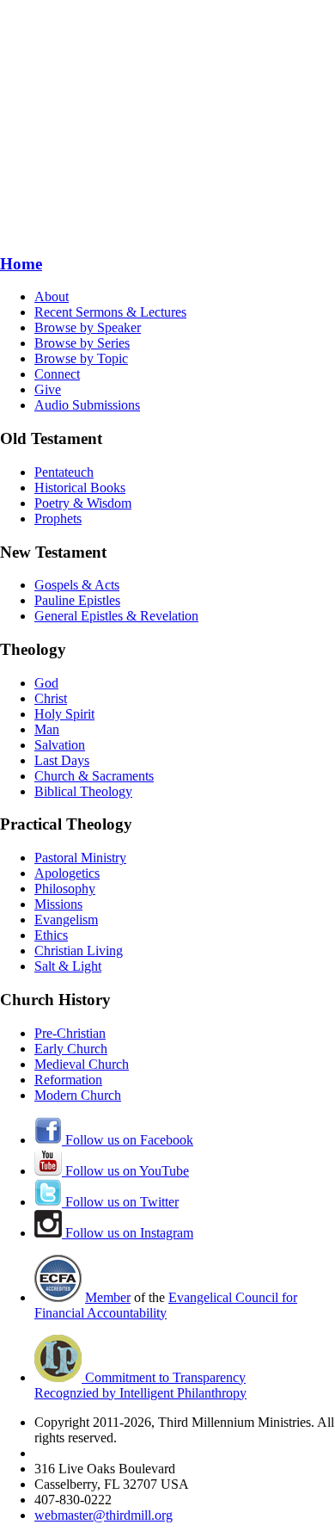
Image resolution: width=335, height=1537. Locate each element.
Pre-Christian (70, 1033)
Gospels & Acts (76, 584)
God (46, 683)
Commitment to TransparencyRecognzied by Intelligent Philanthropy (140, 1385)
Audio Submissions (87, 405)
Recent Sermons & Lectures (110, 312)
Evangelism (66, 919)
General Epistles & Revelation (116, 615)
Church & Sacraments (94, 775)
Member (108, 1297)
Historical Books (79, 487)
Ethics (51, 935)
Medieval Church (81, 1064)
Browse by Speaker (87, 327)
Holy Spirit (64, 714)
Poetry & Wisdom (82, 503)
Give (47, 389)
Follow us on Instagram (127, 1232)
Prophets (58, 518)
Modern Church (77, 1095)
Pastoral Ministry (80, 857)
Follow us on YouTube (125, 1171)
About (51, 296)
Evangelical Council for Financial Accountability (165, 1305)
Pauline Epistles (77, 600)
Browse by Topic (81, 358)
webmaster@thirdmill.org (103, 1515)
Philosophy (64, 888)
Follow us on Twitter (120, 1201)
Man (46, 729)
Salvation (59, 745)
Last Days (61, 760)
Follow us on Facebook (127, 1140)
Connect (57, 374)
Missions (58, 904)
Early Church (70, 1048)
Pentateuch (64, 472)
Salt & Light (67, 966)
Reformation (68, 1079)
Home (21, 264)
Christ (50, 698)
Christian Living (78, 950)
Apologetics (67, 873)
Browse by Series (82, 343)
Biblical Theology (83, 791)
